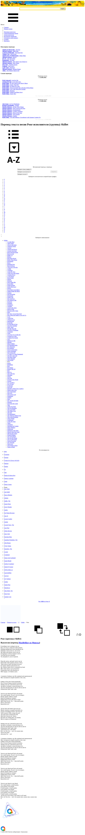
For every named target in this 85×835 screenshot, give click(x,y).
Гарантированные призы (11, 33)
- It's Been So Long (11, 86)
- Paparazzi (8, 67)
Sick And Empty (11, 391)
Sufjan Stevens (8, 531)
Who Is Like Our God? (13, 432)
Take (8, 405)
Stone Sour (7, 594)
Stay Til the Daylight (12, 400)
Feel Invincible (11, 294)
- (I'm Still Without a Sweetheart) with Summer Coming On (21, 117)
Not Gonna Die (11, 352)
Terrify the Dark (11, 406)
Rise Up (9, 372)
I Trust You (10, 318)
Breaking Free (11, 264)
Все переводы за (43, 96)
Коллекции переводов (10, 36)
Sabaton (6, 498)
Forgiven (9, 302)
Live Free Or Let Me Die (14, 334)
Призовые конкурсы (10, 32)
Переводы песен (11, 622)
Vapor (8, 423)
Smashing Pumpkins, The (10, 540)
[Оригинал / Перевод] (63, 635)
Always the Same (12, 245)
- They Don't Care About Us (14, 61)
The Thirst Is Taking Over (14, 415)
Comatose (10, 270)
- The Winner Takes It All (10, 70)
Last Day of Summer (12, 330)
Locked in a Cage (12, 336)
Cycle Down (10, 276)
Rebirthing (10, 364)
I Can (8, 317)
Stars (8, 399)
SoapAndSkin (7, 573)
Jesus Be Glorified (12, 325)
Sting (5, 451)
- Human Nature (11, 69)
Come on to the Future (13, 273)
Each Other (10, 284)
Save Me (9, 378)
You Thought (10, 442)
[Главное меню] (13, 23)
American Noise (11, 246)
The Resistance (11, 414)
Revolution (10, 367)
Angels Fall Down (12, 249)
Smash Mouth (7, 561)
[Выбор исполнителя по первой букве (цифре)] (13, 165)
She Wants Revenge (9, 513)
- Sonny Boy (9, 93)
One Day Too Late (12, 355)
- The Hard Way (12, 52)
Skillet (22, 622)
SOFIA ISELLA (8, 570)
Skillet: (6, 240)
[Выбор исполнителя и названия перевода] (13, 140)
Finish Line (10, 297)
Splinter (9, 397)
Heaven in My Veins (12, 311)
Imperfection (10, 321)
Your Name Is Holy (12, 445)
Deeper (9, 279)
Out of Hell (10, 360)
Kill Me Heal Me (11, 328)
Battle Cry (10, 255)
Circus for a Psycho (12, 267)
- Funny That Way (10, 85)
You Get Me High (12, 439)
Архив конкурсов (9, 35)
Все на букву (44, 601)
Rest (8, 366)
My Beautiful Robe (12, 345)
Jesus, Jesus (10, 327)
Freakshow (10, 305)
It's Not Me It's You (12, 324)
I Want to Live (11, 320)
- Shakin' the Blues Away (12, 92)
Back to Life (10, 254)
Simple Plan (7, 585)
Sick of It (9, 393)
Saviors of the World (12, 379)
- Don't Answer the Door (13, 108)
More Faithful (11, 343)
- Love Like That (11, 82)
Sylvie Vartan (7, 546)
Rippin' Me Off (11, 369)
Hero (8, 312)
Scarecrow (10, 385)
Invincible (10, 323)
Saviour (9, 381)
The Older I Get (11, 411)
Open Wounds (11, 358)
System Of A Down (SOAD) (11, 460)
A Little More (10, 242)
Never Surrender (11, 351)
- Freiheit (10, 105)
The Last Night (11, 409)
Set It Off (9, 387)
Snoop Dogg (7, 504)
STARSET (7, 555)
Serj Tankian (7, 579)
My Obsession (11, 346)
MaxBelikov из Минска (29, 643)
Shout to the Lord (12, 390)
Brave (8, 263)
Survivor (6, 576)
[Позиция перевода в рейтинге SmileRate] (80, 635)
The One (9, 412)
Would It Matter (11, 435)
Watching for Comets (12, 426)
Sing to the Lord (11, 394)
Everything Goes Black (13, 290)
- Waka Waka (14, 55)
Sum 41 (6, 516)
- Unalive (9, 116)
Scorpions (6, 454)
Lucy (8, 339)
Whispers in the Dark (12, 430)
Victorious (10, 424)
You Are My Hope (12, 438)
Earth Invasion (11, 285)
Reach (9, 363)
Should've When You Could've (15, 388)
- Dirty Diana (10, 63)
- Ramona (8, 91)
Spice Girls (7, 534)
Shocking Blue (8, 537)
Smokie (6, 522)
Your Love (10, 444)
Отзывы (6, 39)
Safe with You (11, 373)
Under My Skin (11, 421)
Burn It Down (11, 266)
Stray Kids (7, 489)
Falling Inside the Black (13, 291)
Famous (9, 293)
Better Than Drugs (12, 260)
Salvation (9, 375)
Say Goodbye (11, 382)
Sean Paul (6, 528)
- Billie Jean (10, 51)
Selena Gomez (8, 484)
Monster (9, 342)
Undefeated (10, 420)
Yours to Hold (11, 447)
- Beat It (9, 57)
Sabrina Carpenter (8, 478)
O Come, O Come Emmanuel (15, 354)
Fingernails (10, 296)
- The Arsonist (11, 114)
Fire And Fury (11, 299)
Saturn (9, 376)
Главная (6, 27)
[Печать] (77, 635)
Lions (8, 333)
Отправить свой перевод (11, 38)
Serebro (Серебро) (9, 564)
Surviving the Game (12, 403)
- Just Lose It (8, 66)
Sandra (6, 510)
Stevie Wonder (8, 507)
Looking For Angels (12, 337)
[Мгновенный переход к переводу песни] (13, 152)
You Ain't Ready (11, 436)
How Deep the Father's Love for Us (16, 315)
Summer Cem (7, 597)
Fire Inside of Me (11, 300)
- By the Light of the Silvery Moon (15, 83)
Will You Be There (12, 433)
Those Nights (10, 418)
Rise (8, 370)
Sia (5, 469)
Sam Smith (7, 492)
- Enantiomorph (11, 110)
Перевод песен (8, 29)
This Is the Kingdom (12, 417)
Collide (9, 269)
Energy (9, 288)
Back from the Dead (12, 252)
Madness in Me (11, 340)
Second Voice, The (9, 525)
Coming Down (11, 275)
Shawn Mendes (8, 495)
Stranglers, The (8, 549)
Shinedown (7, 588)
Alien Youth (10, 243)
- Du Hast (8, 60)
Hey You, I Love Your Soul (14, 314)
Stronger (9, 402)
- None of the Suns (12, 113)
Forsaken (9, 303)
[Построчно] (38, 635)
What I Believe (11, 427)
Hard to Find (10, 309)
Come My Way (11, 272)
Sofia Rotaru (7, 543)
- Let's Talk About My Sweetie (13, 89)
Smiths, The (7, 501)
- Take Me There (8, 58)
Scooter (6, 552)
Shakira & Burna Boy (9, 475)
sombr (5, 481)
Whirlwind (10, 429)
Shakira (6, 466)
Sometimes (10, 396)
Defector (9, 281)
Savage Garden (8, 519)
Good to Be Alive (12, 308)
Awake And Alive (12, 251)
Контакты (7, 41)
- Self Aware (9, 54)
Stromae (6, 457)
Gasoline (9, 306)
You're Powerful (11, 441)
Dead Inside (10, 278)
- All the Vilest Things (13, 107)
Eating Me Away (11, 287)
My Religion (10, 348)
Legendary (10, 331)
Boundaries (10, 261)
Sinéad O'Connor (8, 567)
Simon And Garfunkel (10, 558)
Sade (5, 472)
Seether (6, 582)
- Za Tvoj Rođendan (10, 104)
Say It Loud (10, 384)
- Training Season (9, 64)
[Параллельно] (13, 635)
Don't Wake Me (11, 282)
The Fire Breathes (12, 408)
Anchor (9, 248)
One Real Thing (11, 357)
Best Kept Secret (11, 258)
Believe (9, 257)
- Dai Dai (11, 49)
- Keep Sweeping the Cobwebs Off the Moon (17, 88)
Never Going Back (12, 349)
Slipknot (6, 463)
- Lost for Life (10, 80)
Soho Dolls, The (8, 591)
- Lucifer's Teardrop (12, 111)
